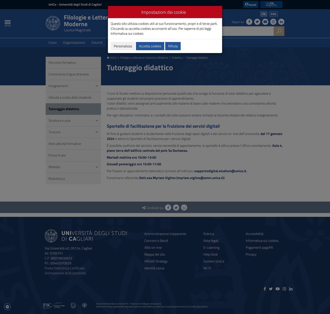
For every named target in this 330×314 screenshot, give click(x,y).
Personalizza (123, 46)
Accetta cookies (150, 46)
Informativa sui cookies (127, 33)
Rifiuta (173, 46)
